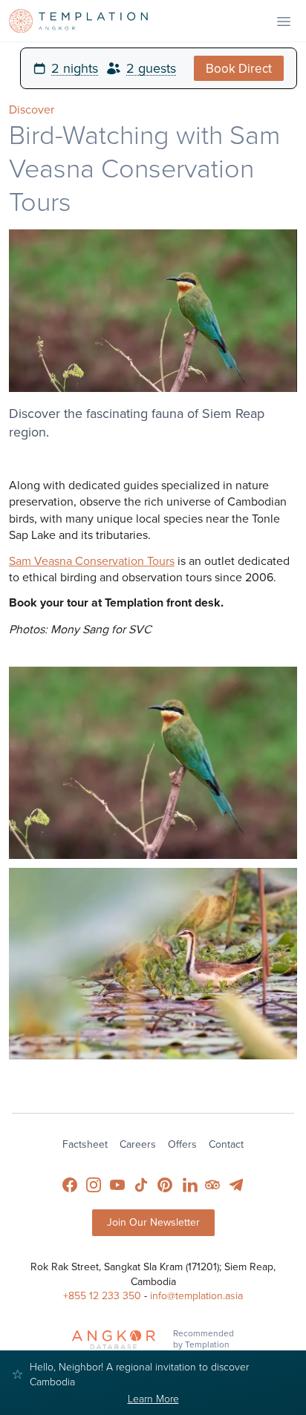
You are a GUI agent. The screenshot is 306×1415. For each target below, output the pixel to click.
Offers (182, 1144)
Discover (31, 109)
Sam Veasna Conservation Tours (92, 560)
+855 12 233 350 (102, 1295)
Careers (138, 1144)
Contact (226, 1144)
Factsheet (85, 1144)
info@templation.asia (196, 1295)
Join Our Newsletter (153, 1222)
